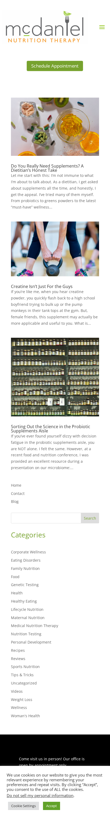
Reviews (18, 658)
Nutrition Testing (26, 633)
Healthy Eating (24, 601)
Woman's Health (25, 715)
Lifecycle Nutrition (27, 609)
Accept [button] (51, 805)
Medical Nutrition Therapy (34, 625)
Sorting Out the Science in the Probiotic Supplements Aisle (50, 429)
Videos (17, 691)
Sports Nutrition (25, 666)
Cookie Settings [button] (23, 805)
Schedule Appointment (54, 66)
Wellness (19, 707)
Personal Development (31, 642)
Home (16, 485)
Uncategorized (24, 683)
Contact (18, 493)
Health (17, 592)
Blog (15, 501)
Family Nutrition (25, 568)
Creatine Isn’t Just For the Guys (42, 286)
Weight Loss (21, 699)
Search (90, 518)
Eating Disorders (26, 560)
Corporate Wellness (28, 551)
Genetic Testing (25, 584)
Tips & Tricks (22, 674)
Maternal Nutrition (28, 617)
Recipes (18, 650)
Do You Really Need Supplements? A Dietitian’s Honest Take (47, 168)
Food (15, 576)
